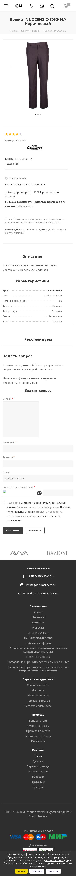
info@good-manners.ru (41, 585)
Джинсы (38, 761)
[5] (21, 134)
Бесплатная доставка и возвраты (25, 184)
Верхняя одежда (38, 766)
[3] (13, 134)
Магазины (38, 617)
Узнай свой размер (38, 736)
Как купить (38, 741)
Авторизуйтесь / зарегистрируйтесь (26, 229)
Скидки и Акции (38, 632)
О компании (38, 606)
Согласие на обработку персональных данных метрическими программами (38, 668)
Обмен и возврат (38, 695)
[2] (10, 134)
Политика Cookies (38, 656)
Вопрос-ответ (38, 720)
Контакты (38, 622)
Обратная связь (38, 725)
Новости (38, 627)
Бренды (38, 787)
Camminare (55, 290)
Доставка (38, 690)
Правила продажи (38, 731)
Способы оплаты (38, 685)
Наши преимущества (38, 638)
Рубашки (38, 776)
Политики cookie (54, 860)
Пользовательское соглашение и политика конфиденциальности (38, 649)
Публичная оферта (38, 643)
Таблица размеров (17, 192)
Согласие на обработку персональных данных (38, 662)
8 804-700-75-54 (40, 576)
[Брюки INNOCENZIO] (38, 75)
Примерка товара (38, 700)
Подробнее (26, 206)
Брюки (38, 756)
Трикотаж (38, 782)
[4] (17, 134)
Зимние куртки (38, 771)
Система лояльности (38, 706)
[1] (6, 134)
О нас (38, 612)
